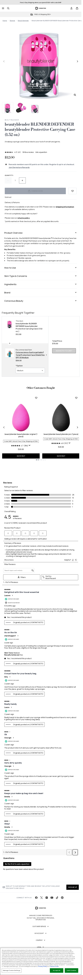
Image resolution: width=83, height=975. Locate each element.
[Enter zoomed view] (74, 94)
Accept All (56, 970)
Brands (12, 21)
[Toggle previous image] (4, 61)
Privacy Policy (42, 966)
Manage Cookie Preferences (40, 915)
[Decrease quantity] (8, 180)
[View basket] (77, 8)
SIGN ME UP (72, 887)
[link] (71, 8)
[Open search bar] (8, 8)
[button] (41, 147)
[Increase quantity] (22, 180)
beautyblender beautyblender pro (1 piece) (61, 434)
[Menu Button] (3, 8)
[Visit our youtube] (51, 897)
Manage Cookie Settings (11, 970)
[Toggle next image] (77, 61)
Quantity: (9, 175)
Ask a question (41, 152)
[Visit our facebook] (36, 897)
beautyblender (23, 21)
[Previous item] (4, 427)
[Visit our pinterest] (62, 897)
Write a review (28, 152)
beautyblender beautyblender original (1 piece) (21, 435)
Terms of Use (54, 966)
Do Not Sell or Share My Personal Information (40, 919)
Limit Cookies (71, 970)
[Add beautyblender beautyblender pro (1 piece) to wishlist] (76, 397)
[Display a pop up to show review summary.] (30, 445)
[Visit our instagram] (46, 897)
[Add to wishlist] (72, 191)
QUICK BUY (21, 456)
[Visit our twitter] (41, 897)
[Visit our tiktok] (57, 897)
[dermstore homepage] (40, 8)
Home (5, 21)
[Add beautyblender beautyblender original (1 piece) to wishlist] (36, 397)
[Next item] (77, 427)
